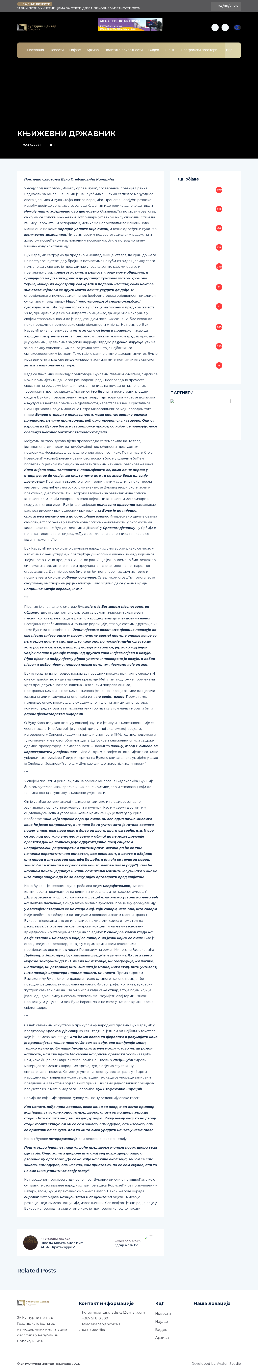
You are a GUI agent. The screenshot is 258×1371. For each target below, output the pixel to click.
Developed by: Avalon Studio (216, 1364)
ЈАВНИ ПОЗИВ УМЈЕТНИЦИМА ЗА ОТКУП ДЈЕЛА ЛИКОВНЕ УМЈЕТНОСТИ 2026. (78, 8)
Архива (92, 50)
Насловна (35, 50)
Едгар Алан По (126, 1245)
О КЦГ (170, 50)
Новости (57, 50)
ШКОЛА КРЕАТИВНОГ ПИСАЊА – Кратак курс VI (62, 1245)
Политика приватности (123, 50)
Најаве (75, 50)
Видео (153, 50)
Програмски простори (199, 50)
